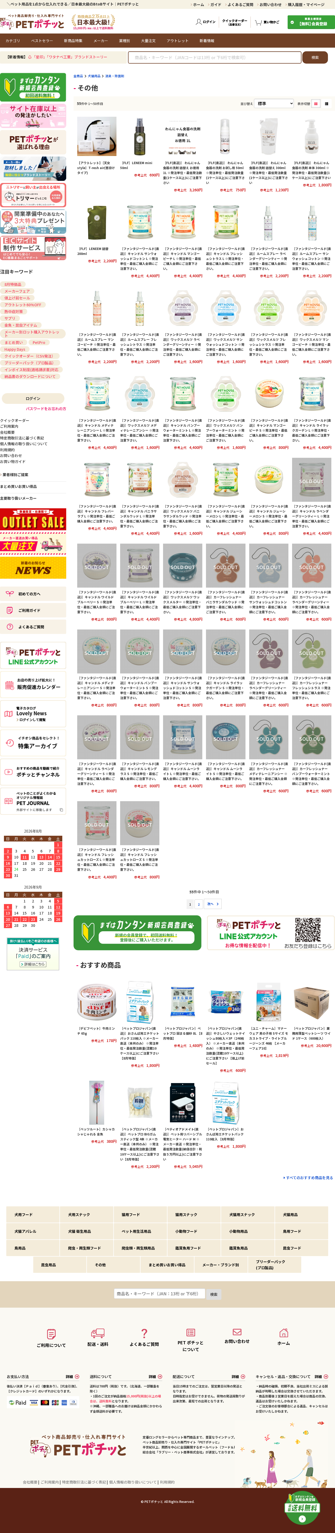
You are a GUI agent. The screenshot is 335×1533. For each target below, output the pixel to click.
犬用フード (23, 1214)
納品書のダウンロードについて (30, 376)
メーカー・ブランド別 (220, 1264)
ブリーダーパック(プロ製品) (270, 1264)
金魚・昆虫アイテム (20, 325)
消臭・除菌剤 (114, 76)
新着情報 (207, 40)
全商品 (78, 76)
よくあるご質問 (240, 4)
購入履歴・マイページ (306, 4)
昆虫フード (292, 1248)
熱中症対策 (13, 311)
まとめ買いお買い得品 (18, 486)
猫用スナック (186, 1214)
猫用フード (131, 1214)
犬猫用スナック (242, 1214)
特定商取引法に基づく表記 (84, 1482)
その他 (100, 1264)
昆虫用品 (48, 1264)
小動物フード (186, 1231)
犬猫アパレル (25, 1231)
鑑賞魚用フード (188, 1248)
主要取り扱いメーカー (18, 498)
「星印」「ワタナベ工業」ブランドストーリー (69, 56)
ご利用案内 (50, 1482)
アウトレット (178, 40)
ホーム (198, 4)
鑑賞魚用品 (238, 1248)
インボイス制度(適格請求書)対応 (31, 369)
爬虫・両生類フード (84, 1248)
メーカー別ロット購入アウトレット (31, 333)
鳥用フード (292, 1231)
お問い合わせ (270, 4)
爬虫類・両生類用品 (138, 1248)
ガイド (215, 4)
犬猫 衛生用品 (79, 1231)
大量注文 (148, 40)
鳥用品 (19, 1248)
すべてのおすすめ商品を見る (309, 1177)
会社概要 (30, 1482)
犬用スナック (79, 1214)
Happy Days (14, 349)
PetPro (39, 342)
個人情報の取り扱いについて (133, 1482)
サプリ (9, 318)
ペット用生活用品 (136, 1231)
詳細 (69, 1376)
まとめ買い (13, 342)
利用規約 (167, 1482)
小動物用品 (238, 1231)
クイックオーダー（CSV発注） (29, 356)
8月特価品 (12, 284)
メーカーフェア (17, 291)
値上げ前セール (17, 297)
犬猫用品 (94, 76)
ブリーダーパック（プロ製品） (30, 362)
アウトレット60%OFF (22, 304)
